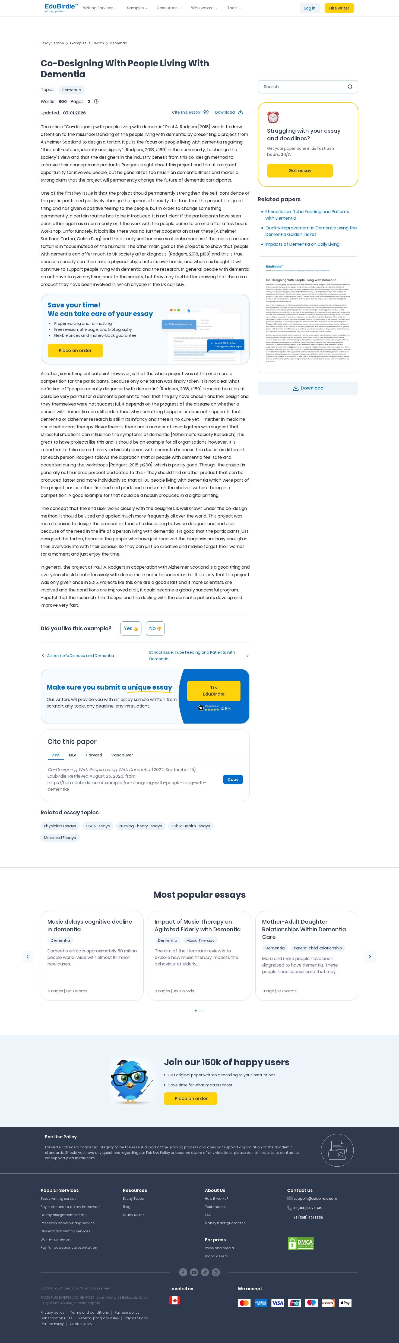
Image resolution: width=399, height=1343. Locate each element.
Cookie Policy (81, 1324)
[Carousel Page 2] (199, 1010)
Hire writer (339, 8)
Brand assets (216, 1256)
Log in (309, 8)
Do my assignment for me (64, 1215)
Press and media (219, 1248)
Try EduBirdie (214, 690)
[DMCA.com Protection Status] (300, 1243)
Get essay (300, 170)
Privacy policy (52, 1312)
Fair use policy (127, 1312)
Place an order (75, 350)
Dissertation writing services (65, 1231)
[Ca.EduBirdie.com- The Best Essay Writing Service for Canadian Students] (174, 1300)
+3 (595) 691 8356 (308, 1217)
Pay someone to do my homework (70, 1206)
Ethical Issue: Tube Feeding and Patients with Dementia (192, 656)
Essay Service (52, 43)
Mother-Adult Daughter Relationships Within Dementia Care (304, 929)
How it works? (216, 1198)
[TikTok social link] (205, 1272)
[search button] (350, 86)
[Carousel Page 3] (203, 1010)
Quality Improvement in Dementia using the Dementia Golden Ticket (311, 231)
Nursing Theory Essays (140, 826)
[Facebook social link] (183, 1272)
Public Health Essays (191, 826)
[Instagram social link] (216, 1272)
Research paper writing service (68, 1223)
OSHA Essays (98, 826)
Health (98, 43)
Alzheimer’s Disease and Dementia (80, 655)
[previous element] (28, 957)
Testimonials (216, 1206)
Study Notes (133, 1215)
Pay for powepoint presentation (69, 1247)
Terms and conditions (89, 1312)
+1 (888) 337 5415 (307, 1208)
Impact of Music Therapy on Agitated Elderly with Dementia (198, 925)
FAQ (208, 1215)
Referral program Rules (98, 1318)
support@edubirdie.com (315, 1198)
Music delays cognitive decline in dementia (89, 925)
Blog (127, 1206)
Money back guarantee (225, 1223)
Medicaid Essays (60, 837)
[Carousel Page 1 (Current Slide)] (196, 1010)
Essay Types (133, 1198)
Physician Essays (60, 826)
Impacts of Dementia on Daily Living (302, 244)
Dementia (118, 43)
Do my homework (56, 1239)
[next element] (370, 957)
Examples (78, 43)
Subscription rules (56, 1318)
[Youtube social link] (194, 1272)
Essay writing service (59, 1198)
